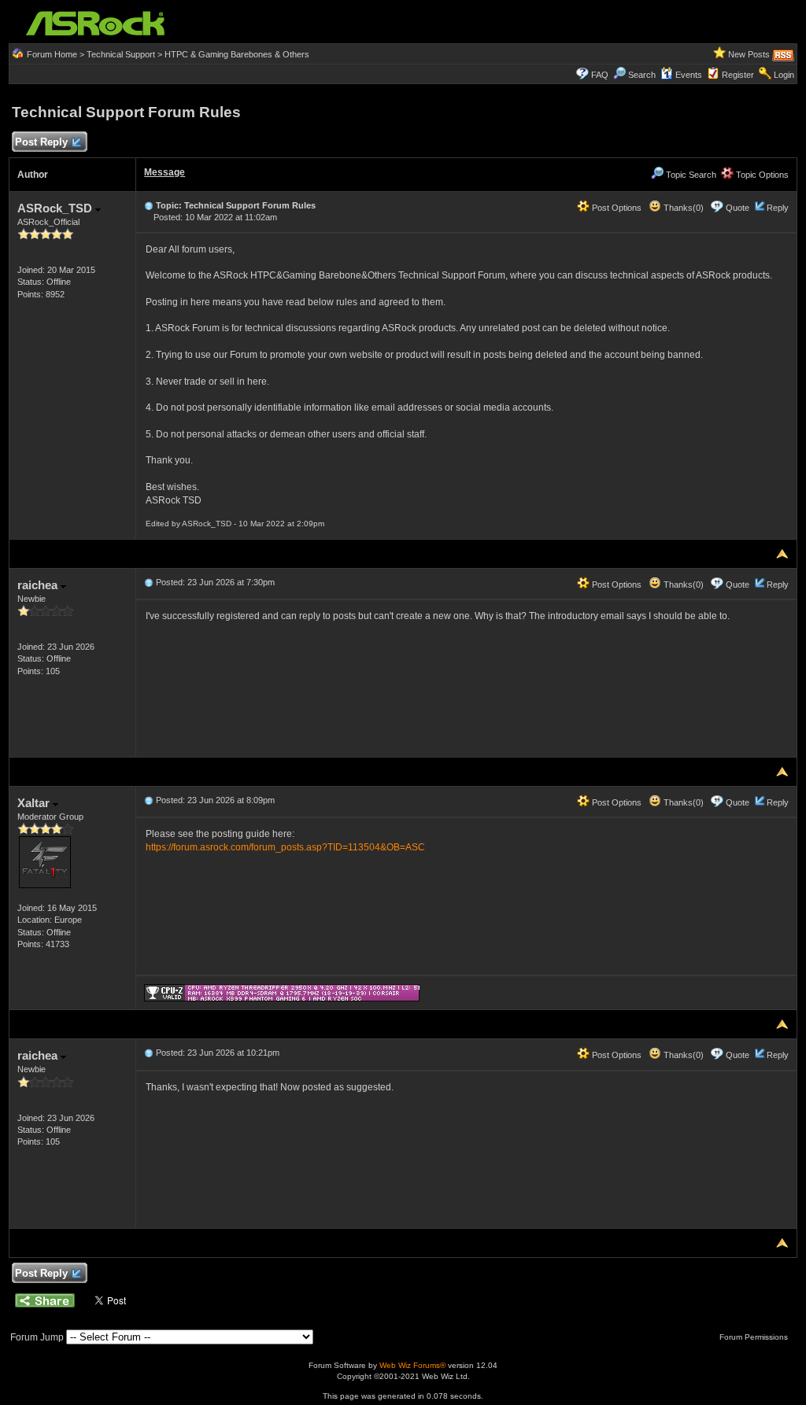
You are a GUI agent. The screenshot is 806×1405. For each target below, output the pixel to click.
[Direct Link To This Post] (148, 205)
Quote (737, 207)
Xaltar (35, 802)
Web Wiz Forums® (412, 1365)
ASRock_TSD (56, 208)
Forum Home (52, 54)
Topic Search (690, 174)
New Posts (749, 54)
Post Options (615, 207)
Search (642, 74)
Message (164, 172)
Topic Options (761, 174)
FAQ (599, 74)
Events (688, 74)
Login (784, 74)
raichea (39, 585)
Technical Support (121, 54)
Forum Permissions (754, 1337)
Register (738, 74)
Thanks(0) (682, 207)
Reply (778, 207)
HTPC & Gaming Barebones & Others (237, 54)
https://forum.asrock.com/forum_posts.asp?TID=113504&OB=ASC (285, 847)
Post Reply (41, 142)
